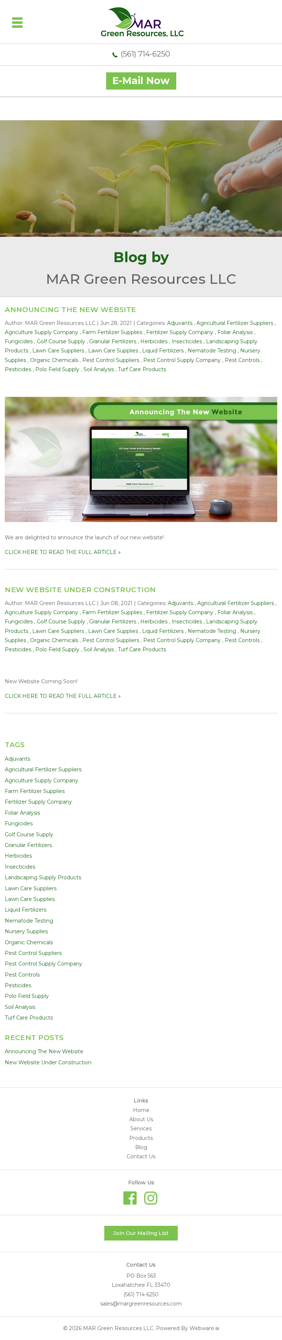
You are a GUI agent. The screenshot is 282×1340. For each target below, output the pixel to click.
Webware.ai (204, 1328)
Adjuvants (179, 323)
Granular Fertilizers (112, 341)
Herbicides (153, 341)
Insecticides (186, 341)
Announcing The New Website (70, 309)
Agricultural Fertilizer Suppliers (234, 323)
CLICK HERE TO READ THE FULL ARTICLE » (63, 552)
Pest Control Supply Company (182, 360)
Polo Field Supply (57, 369)
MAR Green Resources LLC (118, 1328)
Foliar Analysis (235, 332)
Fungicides (19, 341)
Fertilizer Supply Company (179, 332)
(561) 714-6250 (145, 54)
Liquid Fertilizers (163, 350)
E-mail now (141, 81)
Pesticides (18, 369)
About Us (141, 1119)
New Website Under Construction (80, 590)
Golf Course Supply (61, 341)
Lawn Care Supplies (113, 350)
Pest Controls (242, 360)
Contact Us (141, 1156)
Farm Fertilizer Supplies (112, 332)
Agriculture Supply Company (41, 332)
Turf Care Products (142, 369)
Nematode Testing (212, 350)
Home (141, 1110)
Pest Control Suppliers (110, 360)
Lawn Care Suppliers (58, 350)
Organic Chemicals (54, 360)
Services (141, 1128)
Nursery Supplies (26, 931)
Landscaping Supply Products (43, 877)
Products (141, 1138)
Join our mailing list (141, 1233)
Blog (141, 1147)
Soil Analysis (98, 369)
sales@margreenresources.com (141, 1303)
